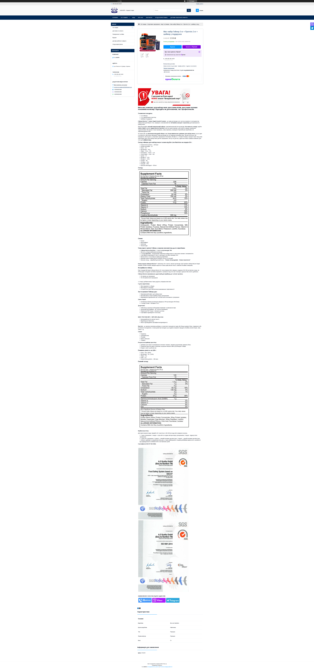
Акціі (133, 17)
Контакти (149, 17)
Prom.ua (165, 663)
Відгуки (114, 37)
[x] (139, 608)
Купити (172, 47)
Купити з (189, 47)
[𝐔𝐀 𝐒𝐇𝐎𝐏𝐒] (114, 13)
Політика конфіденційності (166, 666)
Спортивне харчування (153, 24)
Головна (115, 17)
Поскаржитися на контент (153, 666)
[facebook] (138, 608)
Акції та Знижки (165, 24)
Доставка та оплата (118, 31)
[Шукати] (189, 10)
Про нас (140, 17)
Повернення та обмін (118, 34)
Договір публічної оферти (178, 17)
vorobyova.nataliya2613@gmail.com (123, 87)
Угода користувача (161, 17)
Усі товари (124, 17)
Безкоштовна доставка (169, 63)
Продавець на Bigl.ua (157, 665)
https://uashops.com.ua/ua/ (120, 85)
